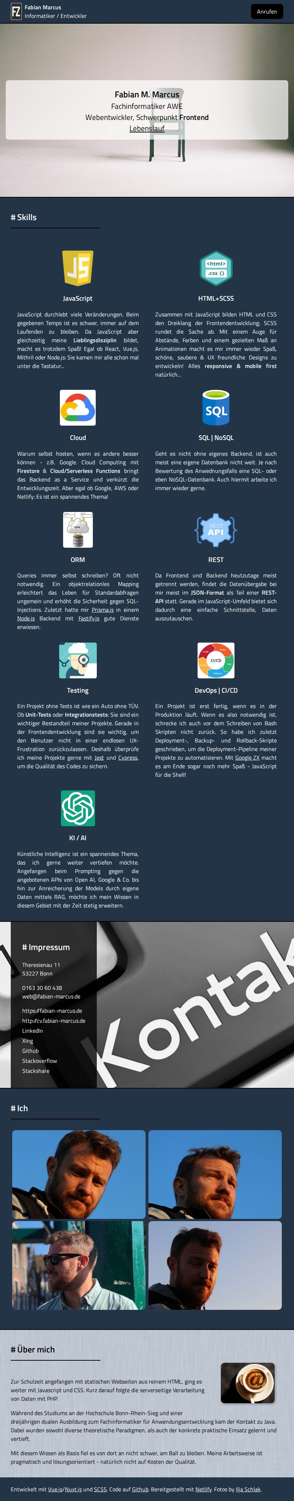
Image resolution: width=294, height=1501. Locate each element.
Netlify (203, 1489)
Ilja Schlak (248, 1489)
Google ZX (247, 757)
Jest (99, 757)
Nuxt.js (73, 1489)
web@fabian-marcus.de (51, 996)
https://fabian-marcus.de (52, 1010)
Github (30, 1050)
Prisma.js (103, 609)
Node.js (26, 618)
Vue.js (55, 1489)
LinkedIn (32, 1030)
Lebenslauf (147, 128)
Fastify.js (89, 618)
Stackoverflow (39, 1060)
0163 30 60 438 (42, 987)
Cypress (127, 757)
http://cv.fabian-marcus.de (53, 1020)
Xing (27, 1040)
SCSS (100, 1489)
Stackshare (35, 1070)
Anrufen (267, 11)
